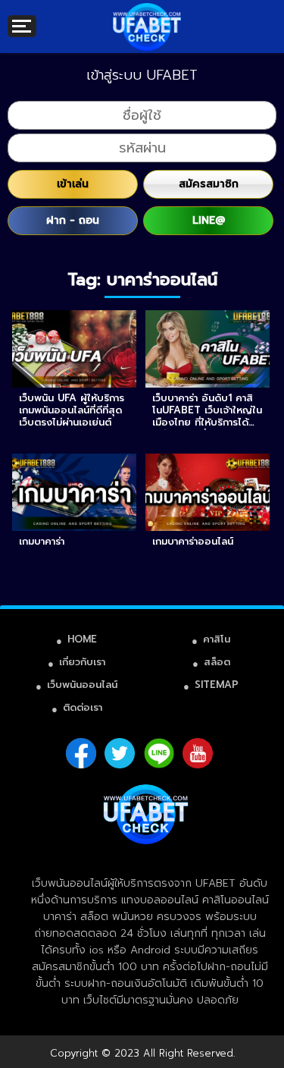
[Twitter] (120, 753)
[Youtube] (198, 753)
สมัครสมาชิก (209, 184)
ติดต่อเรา (82, 707)
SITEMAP (217, 684)
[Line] (159, 753)
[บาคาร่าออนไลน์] (146, 15)
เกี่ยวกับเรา (82, 662)
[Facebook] (81, 753)
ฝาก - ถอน (72, 220)
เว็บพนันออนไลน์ (82, 684)
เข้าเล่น (73, 184)
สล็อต (217, 662)
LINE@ (208, 220)
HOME (82, 639)
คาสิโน (216, 639)
